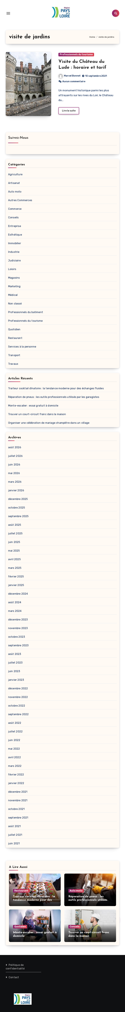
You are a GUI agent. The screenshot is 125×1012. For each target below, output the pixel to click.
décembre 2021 (18, 791)
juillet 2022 (15, 731)
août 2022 (14, 722)
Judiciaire (14, 260)
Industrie (14, 251)
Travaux (13, 363)
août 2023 (14, 654)
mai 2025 (14, 550)
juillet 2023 (15, 662)
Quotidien (14, 329)
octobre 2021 (16, 809)
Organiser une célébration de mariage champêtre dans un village (48, 422)
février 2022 (16, 774)
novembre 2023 (18, 628)
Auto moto (14, 191)
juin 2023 (14, 671)
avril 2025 (14, 559)
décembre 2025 (18, 499)
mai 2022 (14, 748)
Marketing (14, 286)
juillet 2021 (15, 834)
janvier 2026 (16, 490)
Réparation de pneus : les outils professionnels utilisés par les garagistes (53, 397)
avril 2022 (14, 757)
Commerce (15, 208)
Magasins (14, 277)
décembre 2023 (18, 619)
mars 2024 (15, 610)
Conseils (13, 217)
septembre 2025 (18, 516)
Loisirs (12, 269)
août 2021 (14, 826)
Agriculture (15, 174)
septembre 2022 (18, 714)
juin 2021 (14, 843)
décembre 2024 (18, 593)
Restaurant (15, 338)
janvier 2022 (16, 783)
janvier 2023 (16, 679)
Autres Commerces (20, 200)
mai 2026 (14, 473)
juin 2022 (14, 740)
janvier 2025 (16, 585)
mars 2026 (15, 481)
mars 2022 (15, 765)
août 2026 (14, 447)
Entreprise (14, 226)
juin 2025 (14, 542)
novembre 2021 (18, 800)
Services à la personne (22, 346)
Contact (14, 977)
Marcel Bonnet (72, 75)
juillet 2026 (15, 456)
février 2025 (16, 576)
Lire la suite (69, 110)
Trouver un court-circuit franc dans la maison (37, 414)
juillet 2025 (15, 533)
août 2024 (14, 602)
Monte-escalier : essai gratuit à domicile (33, 405)
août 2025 (14, 524)
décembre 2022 (18, 688)
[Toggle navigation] (8, 13)
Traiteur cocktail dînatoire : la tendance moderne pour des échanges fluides (56, 388)
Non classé (15, 303)
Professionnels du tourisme (76, 54)
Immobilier (14, 243)
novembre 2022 (18, 697)
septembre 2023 (18, 645)
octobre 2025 (16, 507)
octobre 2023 (16, 636)
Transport (14, 355)
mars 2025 (14, 567)
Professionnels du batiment (25, 312)
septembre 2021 (18, 817)
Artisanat (14, 183)
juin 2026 (14, 464)
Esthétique (15, 234)
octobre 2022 (16, 705)
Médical (13, 295)
